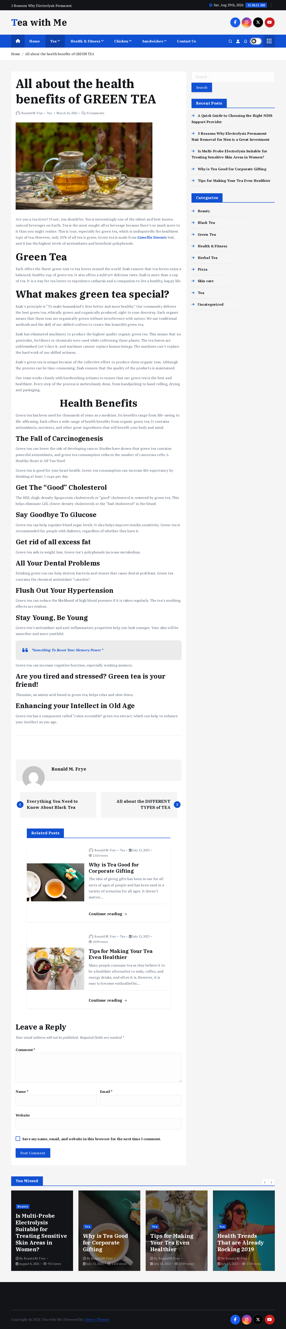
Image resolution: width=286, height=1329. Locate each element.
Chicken (121, 41)
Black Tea (206, 222)
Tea (53, 41)
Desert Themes (96, 1319)
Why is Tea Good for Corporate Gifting (232, 168)
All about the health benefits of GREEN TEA (59, 54)
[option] (42, 1230)
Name (22, 1091)
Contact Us (186, 41)
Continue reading (106, 913)
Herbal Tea (208, 257)
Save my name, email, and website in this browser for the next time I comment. (91, 1138)
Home (34, 41)
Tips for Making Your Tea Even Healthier (234, 180)
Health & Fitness (85, 41)
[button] (265, 1182)
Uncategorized (210, 304)
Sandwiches (152, 41)
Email (106, 1091)
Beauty (204, 210)
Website (23, 1115)
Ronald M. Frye (32, 113)
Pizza (203, 269)
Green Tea (207, 234)
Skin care (206, 280)
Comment (25, 1049)
